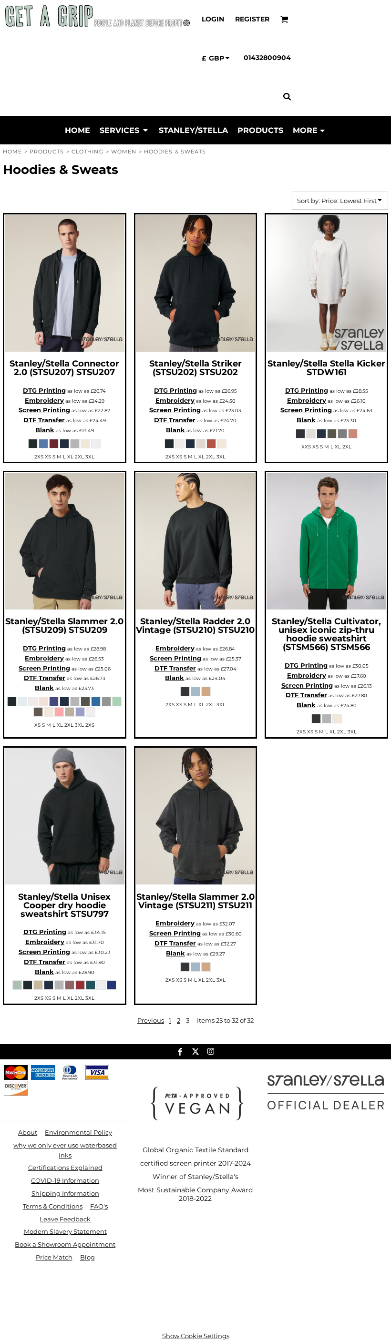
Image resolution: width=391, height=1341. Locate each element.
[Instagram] (210, 1051)
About (27, 1132)
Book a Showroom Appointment (65, 1244)
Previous (150, 1020)
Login (213, 19)
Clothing (88, 151)
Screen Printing (44, 410)
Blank (44, 430)
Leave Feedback (65, 1219)
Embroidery (44, 400)
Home (12, 151)
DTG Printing (44, 390)
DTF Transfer (44, 420)
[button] (284, 19)
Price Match (54, 1257)
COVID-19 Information (65, 1180)
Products (47, 151)
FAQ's (99, 1206)
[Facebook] (180, 1051)
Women (124, 151)
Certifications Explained (65, 1167)
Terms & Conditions (52, 1206)
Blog (87, 1257)
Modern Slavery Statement (65, 1231)
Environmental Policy (78, 1132)
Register (252, 19)
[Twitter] (195, 1051)
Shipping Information (65, 1193)
